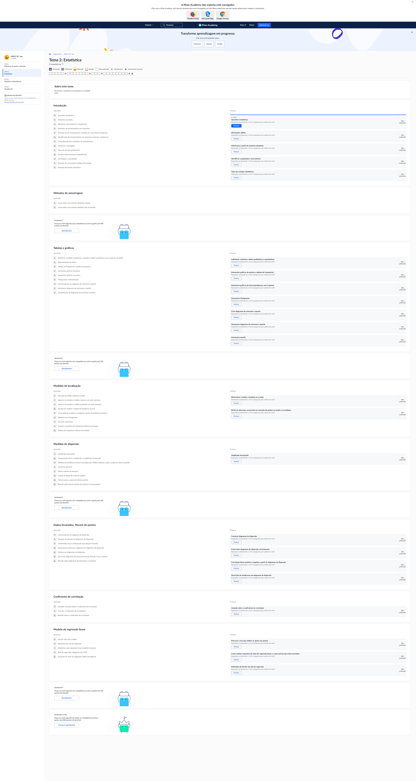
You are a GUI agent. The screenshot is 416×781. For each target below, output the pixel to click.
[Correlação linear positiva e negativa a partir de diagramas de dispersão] (111, 73)
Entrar (251, 25)
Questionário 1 (58, 220)
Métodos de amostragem (68, 193)
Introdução (60, 105)
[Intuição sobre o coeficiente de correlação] (117, 73)
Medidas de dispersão (66, 444)
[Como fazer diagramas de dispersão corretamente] (108, 73)
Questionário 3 (58, 497)
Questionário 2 (58, 358)
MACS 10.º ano (69, 54)
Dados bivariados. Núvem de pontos (75, 525)
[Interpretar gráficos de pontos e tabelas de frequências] (71, 73)
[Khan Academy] (208, 25)
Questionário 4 (58, 687)
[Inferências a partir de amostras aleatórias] (56, 73)
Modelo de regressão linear (69, 629)
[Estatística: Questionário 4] (129, 73)
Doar (242, 25)
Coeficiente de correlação (68, 597)
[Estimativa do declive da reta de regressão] (126, 73)
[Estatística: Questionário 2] (90, 73)
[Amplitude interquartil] (99, 73)
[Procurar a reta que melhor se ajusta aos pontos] (120, 73)
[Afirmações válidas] (53, 73)
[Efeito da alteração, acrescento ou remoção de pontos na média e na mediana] (96, 73)
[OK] (412, 1)
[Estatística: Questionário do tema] (132, 73)
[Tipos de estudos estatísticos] (62, 73)
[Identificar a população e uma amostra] (59, 73)
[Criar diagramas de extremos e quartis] (80, 73)
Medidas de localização (67, 386)
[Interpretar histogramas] (77, 73)
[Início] (50, 54)
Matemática (57, 54)
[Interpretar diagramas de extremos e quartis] (83, 73)
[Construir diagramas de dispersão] (105, 73)
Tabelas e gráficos (64, 248)
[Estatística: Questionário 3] (102, 73)
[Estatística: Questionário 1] (65, 73)
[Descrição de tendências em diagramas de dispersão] (114, 73)
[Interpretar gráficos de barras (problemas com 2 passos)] (74, 73)
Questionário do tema (60, 714)
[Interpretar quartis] (86, 73)
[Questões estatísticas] (50, 73)
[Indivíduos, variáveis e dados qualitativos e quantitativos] (68, 73)
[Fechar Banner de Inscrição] (412, 32)
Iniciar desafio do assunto (14, 102)
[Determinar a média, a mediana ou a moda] (93, 73)
